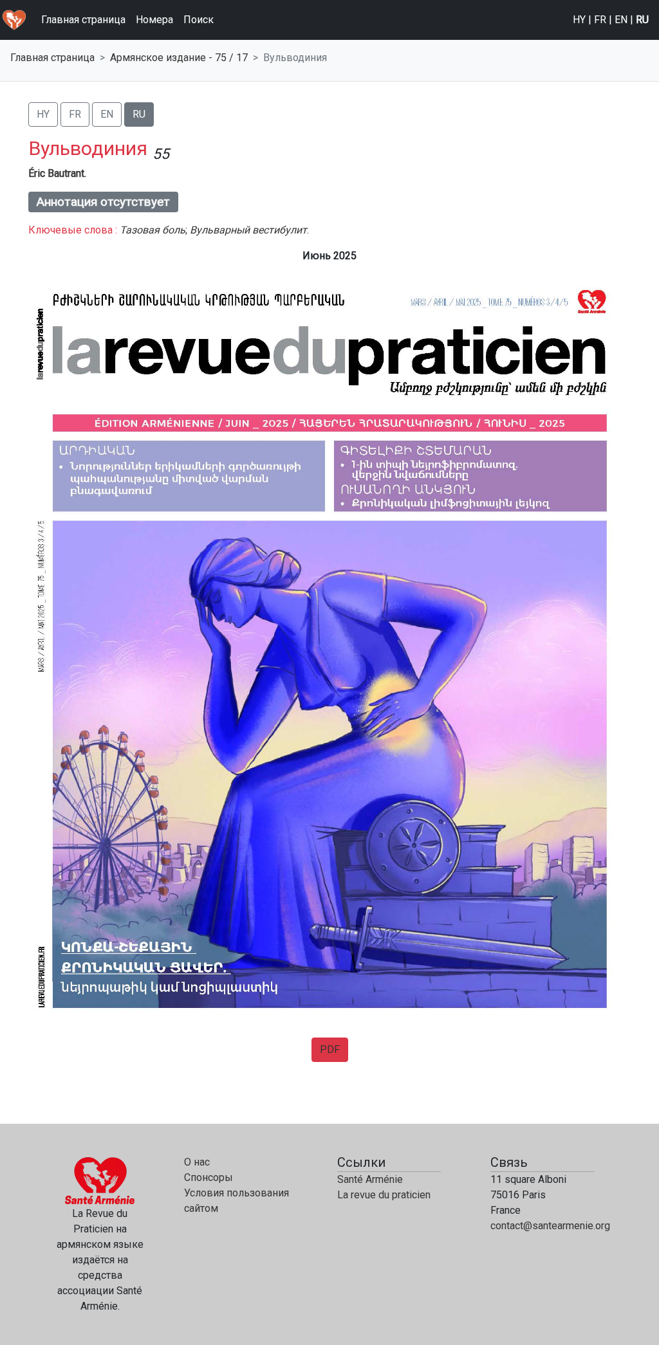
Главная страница (83, 20)
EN (621, 20)
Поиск (198, 20)
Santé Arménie (370, 1179)
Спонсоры (208, 1177)
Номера (154, 20)
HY (579, 20)
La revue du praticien (384, 1195)
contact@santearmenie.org (550, 1226)
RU (642, 20)
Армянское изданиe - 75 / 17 (179, 57)
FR (600, 20)
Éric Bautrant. (57, 173)
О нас (197, 1162)
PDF (330, 1049)
